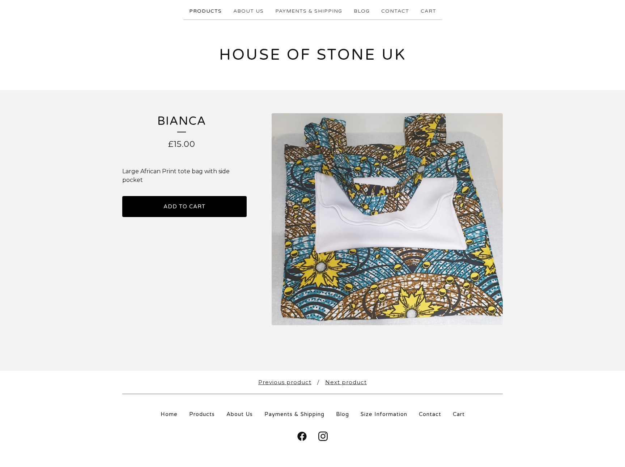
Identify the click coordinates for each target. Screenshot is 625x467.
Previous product (284, 382)
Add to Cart (184, 206)
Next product (346, 382)
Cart (428, 11)
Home (169, 414)
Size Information (384, 414)
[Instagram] (322, 436)
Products (205, 11)
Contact (395, 11)
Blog (362, 11)
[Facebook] (302, 436)
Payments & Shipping (308, 11)
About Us (248, 11)
